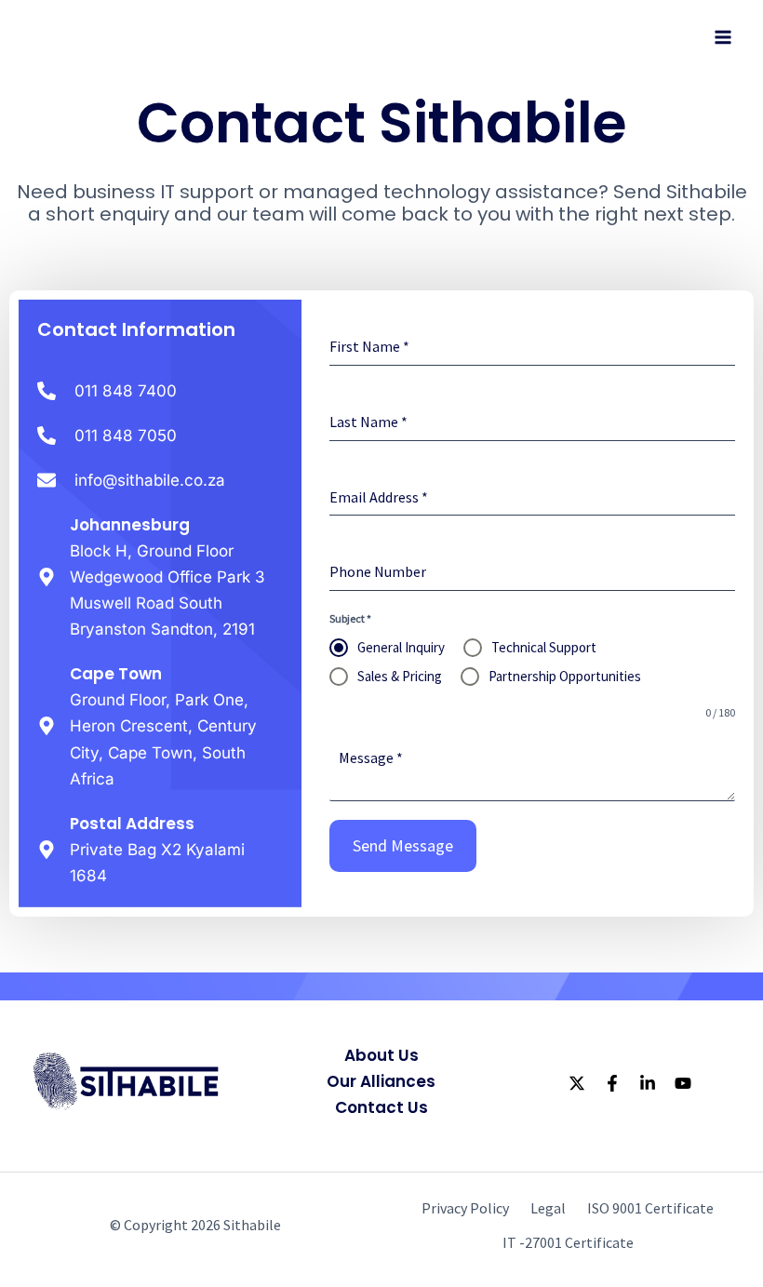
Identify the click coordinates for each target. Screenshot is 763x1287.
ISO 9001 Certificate (650, 1208)
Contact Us (381, 1107)
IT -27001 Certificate (568, 1242)
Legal (548, 1208)
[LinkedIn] (647, 1083)
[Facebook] (612, 1083)
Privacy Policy (465, 1208)
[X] (577, 1083)
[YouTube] (683, 1083)
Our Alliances (381, 1081)
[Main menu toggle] (724, 37)
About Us (381, 1055)
